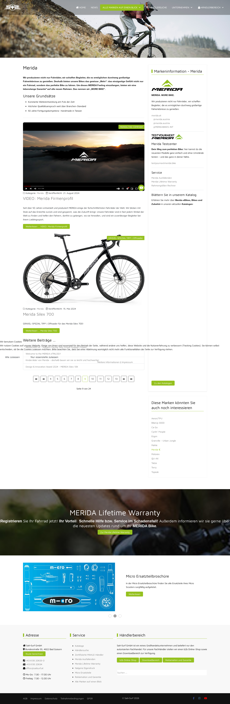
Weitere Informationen (108, 362)
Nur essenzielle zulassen (44, 357)
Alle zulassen (12, 357)
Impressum (127, 362)
